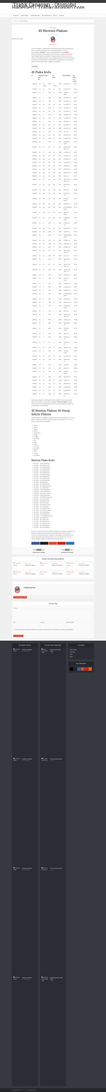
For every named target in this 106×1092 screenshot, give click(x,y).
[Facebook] (79, 669)
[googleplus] (82, 669)
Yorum (15, 608)
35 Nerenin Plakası (27, 868)
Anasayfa (16, 15)
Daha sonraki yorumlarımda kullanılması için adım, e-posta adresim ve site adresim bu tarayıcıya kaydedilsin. (44, 629)
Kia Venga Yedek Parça (56, 759)
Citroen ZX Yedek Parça (56, 868)
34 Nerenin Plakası (27, 649)
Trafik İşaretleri (35, 15)
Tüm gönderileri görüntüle (20, 597)
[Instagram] (71, 669)
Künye (55, 15)
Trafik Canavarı (23, 1090)
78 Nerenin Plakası (30, 573)
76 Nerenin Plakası (84, 573)
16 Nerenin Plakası (27, 977)
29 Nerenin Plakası (27, 759)
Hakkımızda (72, 652)
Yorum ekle (55, 34)
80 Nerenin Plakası (57, 565)
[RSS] (90, 669)
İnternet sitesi (70, 622)
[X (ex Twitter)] (75, 669)
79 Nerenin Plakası (84, 565)
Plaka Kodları (25, 15)
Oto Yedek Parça (46, 15)
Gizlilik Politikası (73, 649)
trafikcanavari (53, 44)
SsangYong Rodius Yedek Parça (56, 978)
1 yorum (52, 652)
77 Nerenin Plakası (57, 573)
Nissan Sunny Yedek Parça (55, 650)
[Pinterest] (86, 669)
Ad (14, 622)
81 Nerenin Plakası (30, 565)
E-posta (42, 622)
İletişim (61, 15)
